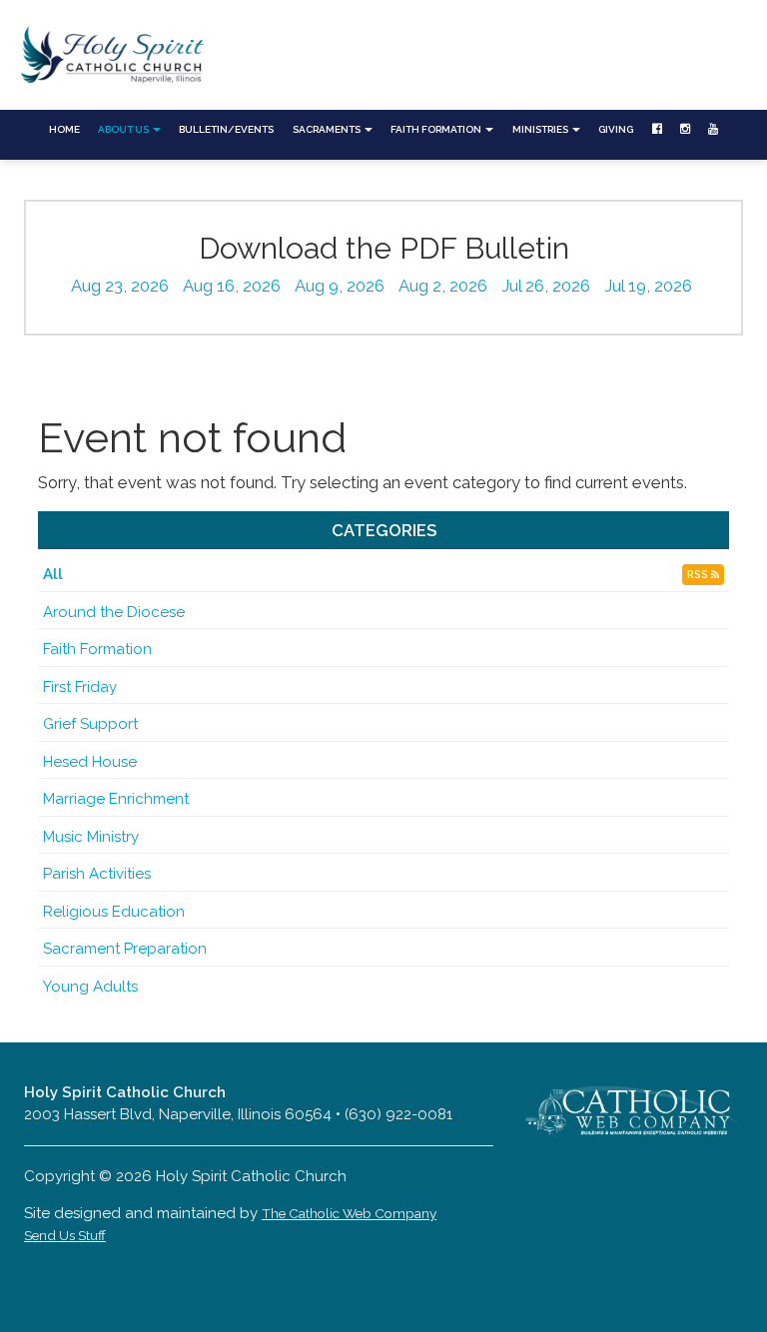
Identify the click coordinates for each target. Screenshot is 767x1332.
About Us (124, 129)
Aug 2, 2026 (442, 286)
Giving (615, 129)
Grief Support (90, 724)
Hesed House (90, 762)
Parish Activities (97, 874)
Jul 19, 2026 (648, 286)
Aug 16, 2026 (232, 286)
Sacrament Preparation (125, 949)
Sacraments (328, 129)
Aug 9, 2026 (339, 286)
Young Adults (90, 987)
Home (64, 129)
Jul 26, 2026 (545, 286)
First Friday (80, 687)
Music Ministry (91, 837)
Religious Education (114, 912)
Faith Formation (436, 129)
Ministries (541, 129)
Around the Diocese (114, 612)
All (53, 574)
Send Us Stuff (65, 1235)
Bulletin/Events (226, 129)
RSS (699, 574)
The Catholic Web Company (349, 1213)
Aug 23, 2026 (120, 286)
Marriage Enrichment (116, 799)
